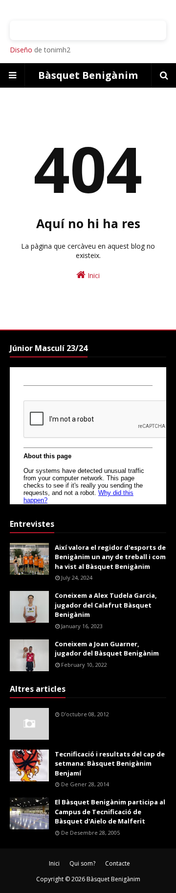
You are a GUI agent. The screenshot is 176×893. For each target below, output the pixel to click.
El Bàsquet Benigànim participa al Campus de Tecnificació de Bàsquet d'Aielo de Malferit (110, 811)
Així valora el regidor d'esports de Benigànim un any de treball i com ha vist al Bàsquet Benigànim (110, 557)
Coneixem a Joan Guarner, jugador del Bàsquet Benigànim (107, 648)
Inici (93, 275)
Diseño (21, 49)
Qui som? (82, 863)
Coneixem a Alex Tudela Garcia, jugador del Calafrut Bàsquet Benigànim (106, 605)
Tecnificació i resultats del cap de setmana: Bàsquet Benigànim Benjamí (110, 763)
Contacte (117, 863)
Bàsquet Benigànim (88, 75)
